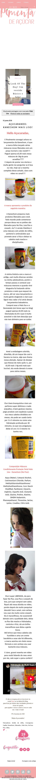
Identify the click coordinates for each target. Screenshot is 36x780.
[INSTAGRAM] (17, 772)
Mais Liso (24, 725)
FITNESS (26, 2)
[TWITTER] (12, 772)
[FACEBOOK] (7, 772)
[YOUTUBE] (23, 772)
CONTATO (10, 2)
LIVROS (19, 2)
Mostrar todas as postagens (20, 114)
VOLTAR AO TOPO (20, 779)
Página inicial (11, 761)
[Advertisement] (18, 46)
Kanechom (11, 725)
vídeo (7, 728)
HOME (3, 2)
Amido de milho (18, 723)
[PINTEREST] (28, 772)
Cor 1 (20, 78)
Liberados (18, 725)
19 (23, 734)
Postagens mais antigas (29, 761)
